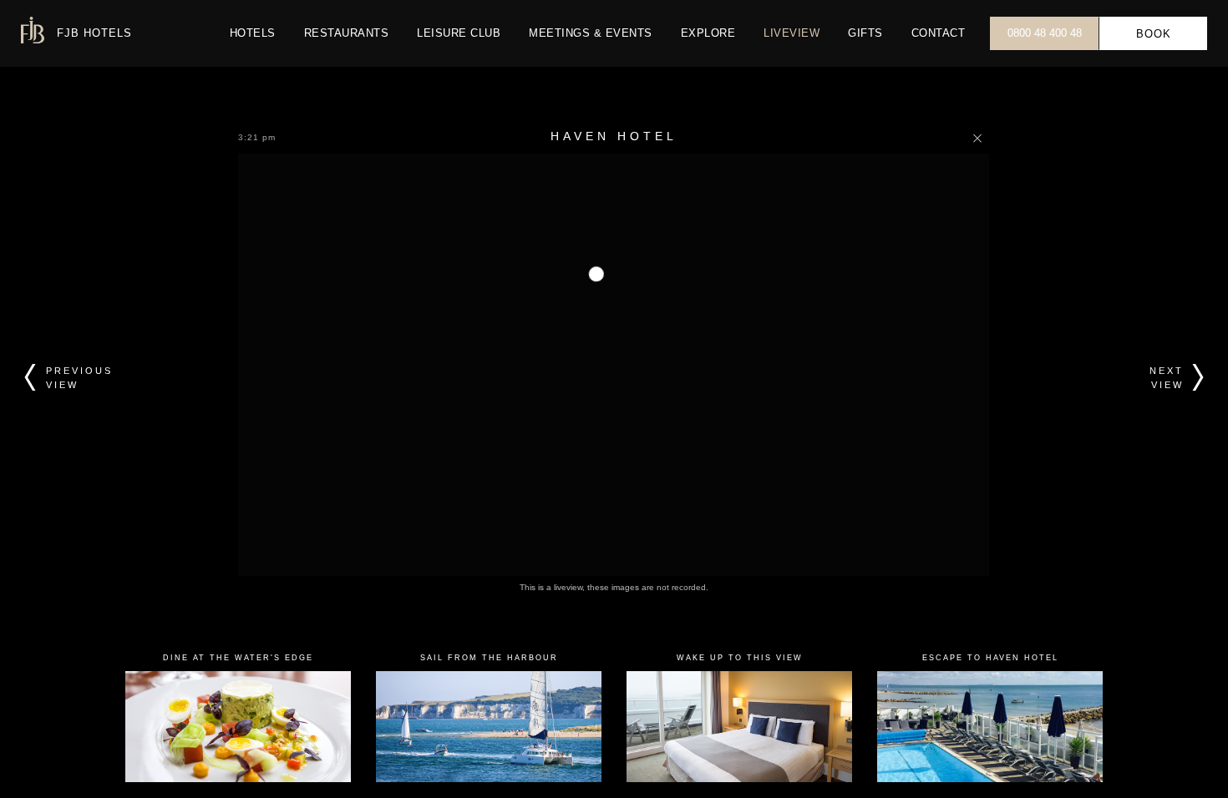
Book (1153, 34)
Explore (708, 33)
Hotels (253, 33)
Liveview (792, 33)
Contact (938, 33)
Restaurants (346, 33)
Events (590, 33)
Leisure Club (458, 33)
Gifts (865, 33)
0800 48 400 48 (1044, 33)
